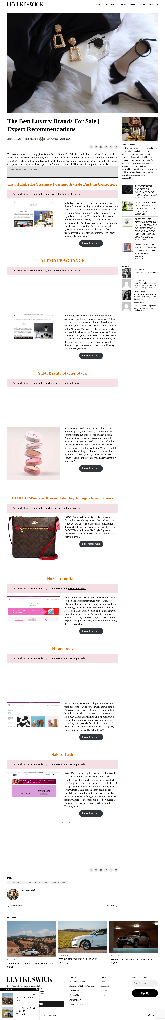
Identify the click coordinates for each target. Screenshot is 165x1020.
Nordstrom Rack (62, 578)
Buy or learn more (91, 243)
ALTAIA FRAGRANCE (62, 260)
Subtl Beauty (72, 383)
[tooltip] (91, 147)
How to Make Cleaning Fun (146, 272)
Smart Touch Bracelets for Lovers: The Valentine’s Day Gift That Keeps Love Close (146, 285)
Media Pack (74, 990)
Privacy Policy (75, 1000)
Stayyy (80, 508)
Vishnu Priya (139, 303)
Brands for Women (38, 883)
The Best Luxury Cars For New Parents (130, 961)
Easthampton (73, 194)
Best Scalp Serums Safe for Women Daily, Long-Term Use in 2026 (146, 207)
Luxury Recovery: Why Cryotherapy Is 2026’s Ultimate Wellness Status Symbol (145, 250)
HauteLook (62, 648)
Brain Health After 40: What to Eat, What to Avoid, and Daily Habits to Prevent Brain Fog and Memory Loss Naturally (146, 228)
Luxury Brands (59, 883)
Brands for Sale (17, 883)
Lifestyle (104, 990)
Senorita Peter (139, 291)
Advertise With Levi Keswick (81, 986)
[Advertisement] (62, 296)
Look (103, 995)
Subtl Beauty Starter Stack (62, 373)
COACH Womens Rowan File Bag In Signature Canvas (62, 498)
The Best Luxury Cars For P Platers (77, 961)
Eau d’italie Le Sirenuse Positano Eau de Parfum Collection (62, 184)
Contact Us (74, 995)
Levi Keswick (52, 139)
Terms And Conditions (78, 1004)
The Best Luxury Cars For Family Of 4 (30, 965)
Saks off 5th (62, 754)
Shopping (34, 139)
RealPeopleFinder (77, 588)
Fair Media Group (49, 1015)
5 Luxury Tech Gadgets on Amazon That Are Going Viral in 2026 (146, 190)
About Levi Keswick (78, 981)
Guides (26, 139)
